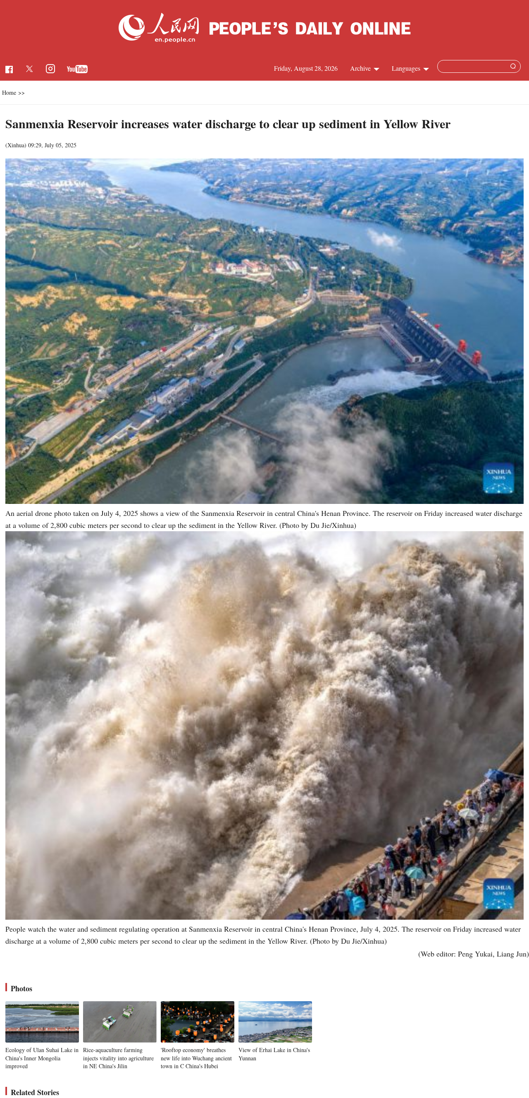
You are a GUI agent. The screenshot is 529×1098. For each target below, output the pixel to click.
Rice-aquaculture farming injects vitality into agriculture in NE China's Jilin (118, 1058)
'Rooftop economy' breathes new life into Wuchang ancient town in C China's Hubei (196, 1058)
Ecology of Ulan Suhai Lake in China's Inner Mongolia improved (42, 1058)
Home (9, 92)
